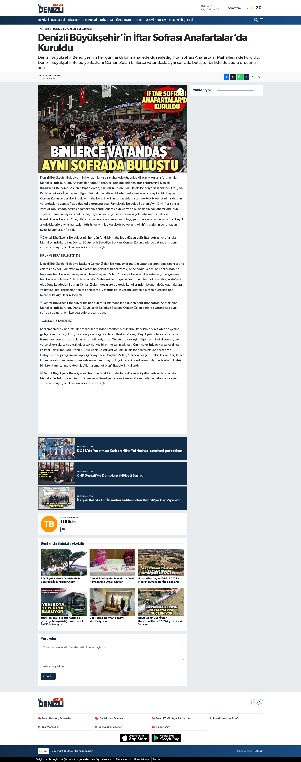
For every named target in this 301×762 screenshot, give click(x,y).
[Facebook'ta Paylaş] (226, 77)
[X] (260, 702)
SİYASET (74, 20)
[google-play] (166, 737)
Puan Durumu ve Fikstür (226, 718)
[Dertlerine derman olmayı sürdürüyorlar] (112, 601)
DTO (139, 20)
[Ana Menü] (260, 20)
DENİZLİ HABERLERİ (51, 20)
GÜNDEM (106, 20)
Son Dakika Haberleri (110, 727)
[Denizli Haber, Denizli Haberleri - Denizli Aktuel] (51, 8)
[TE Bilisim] (49, 524)
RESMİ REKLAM (155, 20)
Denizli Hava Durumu (111, 718)
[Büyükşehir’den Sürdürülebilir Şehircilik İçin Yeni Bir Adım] (64, 562)
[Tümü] (258, 90)
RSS (45, 751)
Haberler (43, 29)
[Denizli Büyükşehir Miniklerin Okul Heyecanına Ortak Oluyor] (112, 562)
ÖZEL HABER (124, 20)
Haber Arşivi (163, 727)
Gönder (48, 676)
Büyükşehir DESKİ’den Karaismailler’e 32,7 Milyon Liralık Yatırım (160, 621)
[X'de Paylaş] (233, 77)
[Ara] (256, 20)
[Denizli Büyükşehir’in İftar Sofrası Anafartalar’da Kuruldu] (112, 128)
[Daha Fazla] (246, 77)
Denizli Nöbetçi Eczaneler (56, 718)
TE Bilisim (68, 521)
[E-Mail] (63, 529)
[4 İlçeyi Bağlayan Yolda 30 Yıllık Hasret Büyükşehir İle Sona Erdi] (161, 562)
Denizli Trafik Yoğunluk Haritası (173, 718)
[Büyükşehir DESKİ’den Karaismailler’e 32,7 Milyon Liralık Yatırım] (161, 601)
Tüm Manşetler (50, 727)
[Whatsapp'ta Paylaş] (240, 77)
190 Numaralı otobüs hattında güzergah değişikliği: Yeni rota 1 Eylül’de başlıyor (62, 621)
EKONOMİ (90, 20)
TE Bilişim (258, 751)
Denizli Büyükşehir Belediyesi (72, 29)
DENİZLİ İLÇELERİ (181, 20)
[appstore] (135, 737)
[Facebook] (254, 702)
